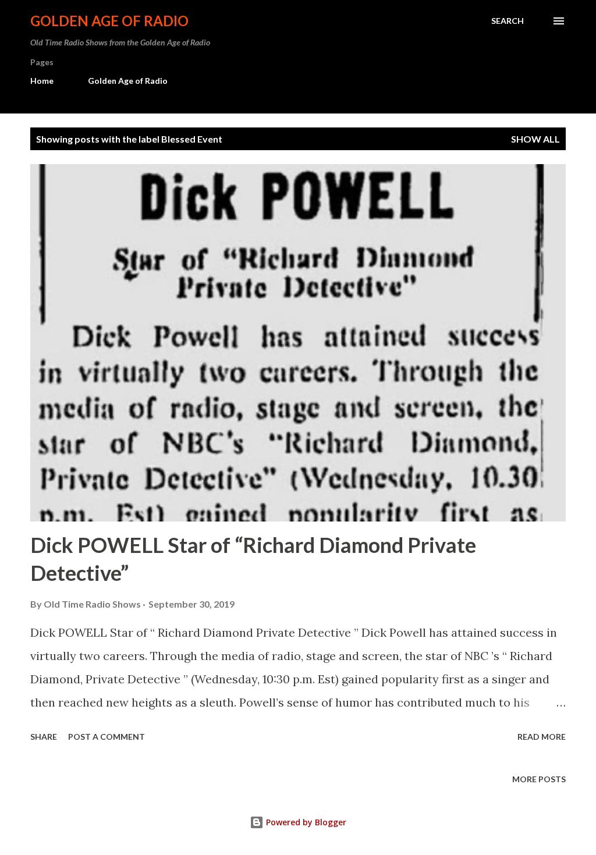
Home (42, 81)
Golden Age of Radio (109, 20)
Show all (535, 138)
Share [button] (43, 737)
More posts (539, 779)
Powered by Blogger (305, 822)
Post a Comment (106, 737)
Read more (541, 737)
